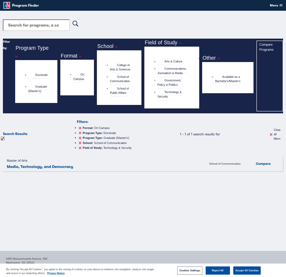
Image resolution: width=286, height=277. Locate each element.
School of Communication (120, 79)
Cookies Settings (189, 270)
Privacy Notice (56, 273)
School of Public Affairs (119, 91)
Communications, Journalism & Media (172, 71)
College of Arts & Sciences (120, 67)
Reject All (218, 270)
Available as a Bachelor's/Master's (227, 79)
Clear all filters (277, 134)
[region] (143, 270)
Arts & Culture (173, 61)
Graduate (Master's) (37, 89)
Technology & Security (169, 94)
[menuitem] (38, 77)
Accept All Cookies (247, 270)
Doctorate (41, 74)
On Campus (78, 77)
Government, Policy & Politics (169, 82)
